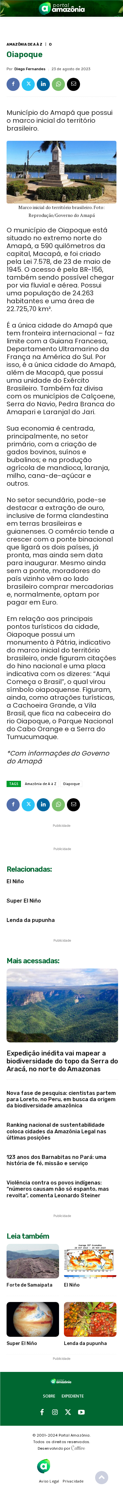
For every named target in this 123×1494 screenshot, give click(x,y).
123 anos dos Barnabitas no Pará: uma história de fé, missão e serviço (56, 1160)
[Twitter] (28, 84)
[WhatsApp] (58, 84)
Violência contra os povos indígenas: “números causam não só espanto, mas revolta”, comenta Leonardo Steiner (58, 1189)
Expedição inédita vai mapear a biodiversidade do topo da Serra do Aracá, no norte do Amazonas (62, 1061)
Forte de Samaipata (29, 1285)
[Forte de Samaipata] (33, 1261)
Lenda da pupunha (31, 920)
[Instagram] (55, 1413)
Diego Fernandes (30, 69)
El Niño (15, 881)
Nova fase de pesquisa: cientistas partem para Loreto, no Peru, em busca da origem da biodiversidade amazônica (61, 1099)
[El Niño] (90, 1261)
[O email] (73, 84)
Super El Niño (24, 901)
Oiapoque (71, 783)
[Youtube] (81, 1413)
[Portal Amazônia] (62, 8)
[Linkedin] (43, 84)
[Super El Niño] (33, 1319)
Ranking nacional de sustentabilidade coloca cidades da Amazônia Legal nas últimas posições (56, 1131)
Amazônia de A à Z (24, 44)
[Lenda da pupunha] (90, 1319)
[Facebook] (13, 84)
